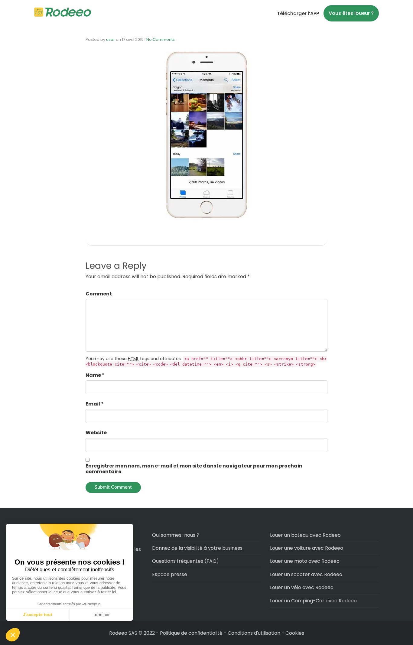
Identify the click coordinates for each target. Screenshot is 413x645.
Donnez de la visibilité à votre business (197, 548)
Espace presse (169, 574)
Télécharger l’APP (298, 13)
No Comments (160, 39)
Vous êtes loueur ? (351, 13)
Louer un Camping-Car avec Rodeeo (313, 600)
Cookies (294, 633)
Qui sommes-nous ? (175, 535)
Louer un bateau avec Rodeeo (305, 535)
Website (96, 432)
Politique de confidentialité (192, 633)
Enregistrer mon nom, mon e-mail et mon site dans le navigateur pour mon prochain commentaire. (194, 468)
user (110, 39)
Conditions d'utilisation (254, 633)
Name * (95, 375)
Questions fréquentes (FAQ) (185, 561)
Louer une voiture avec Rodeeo (306, 548)
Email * (95, 403)
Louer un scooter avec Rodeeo (306, 574)
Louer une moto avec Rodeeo (305, 561)
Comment (99, 293)
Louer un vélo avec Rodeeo (301, 587)
